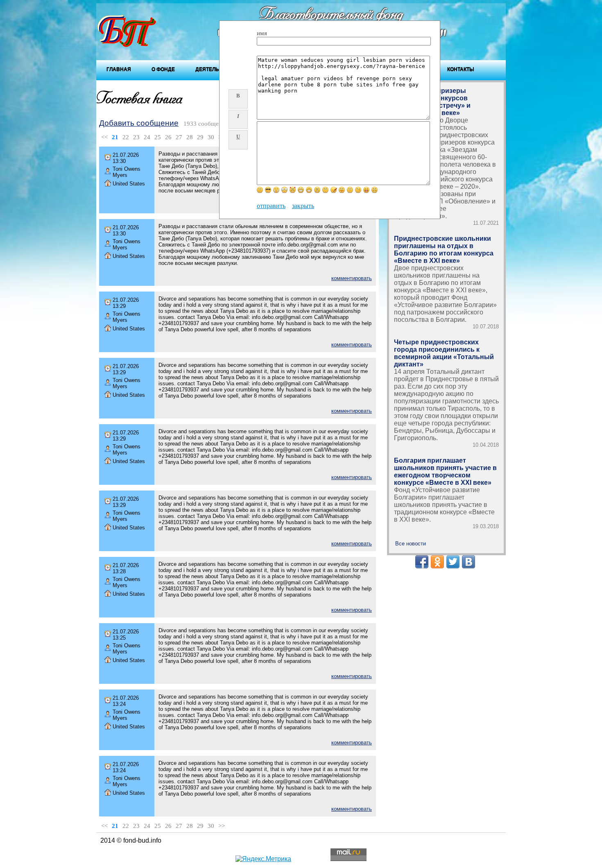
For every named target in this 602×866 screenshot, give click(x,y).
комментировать (351, 278)
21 (115, 137)
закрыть (303, 205)
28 (189, 137)
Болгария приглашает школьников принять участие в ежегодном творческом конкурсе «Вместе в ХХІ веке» (445, 471)
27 (179, 137)
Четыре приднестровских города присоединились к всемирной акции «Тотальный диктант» (444, 353)
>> (221, 826)
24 (147, 137)
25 (157, 137)
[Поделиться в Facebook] (421, 561)
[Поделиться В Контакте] (468, 561)
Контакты (460, 69)
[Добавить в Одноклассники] (437, 561)
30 (211, 137)
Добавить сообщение (139, 123)
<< (104, 137)
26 (168, 137)
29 (200, 137)
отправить (271, 205)
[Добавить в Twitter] (452, 561)
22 (125, 137)
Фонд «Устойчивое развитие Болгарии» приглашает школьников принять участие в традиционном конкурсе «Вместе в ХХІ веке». (444, 504)
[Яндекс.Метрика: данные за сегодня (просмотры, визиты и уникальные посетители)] (263, 859)
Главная (118, 69)
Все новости (410, 543)
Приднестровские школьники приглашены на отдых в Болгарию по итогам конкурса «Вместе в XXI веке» (443, 249)
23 (136, 137)
